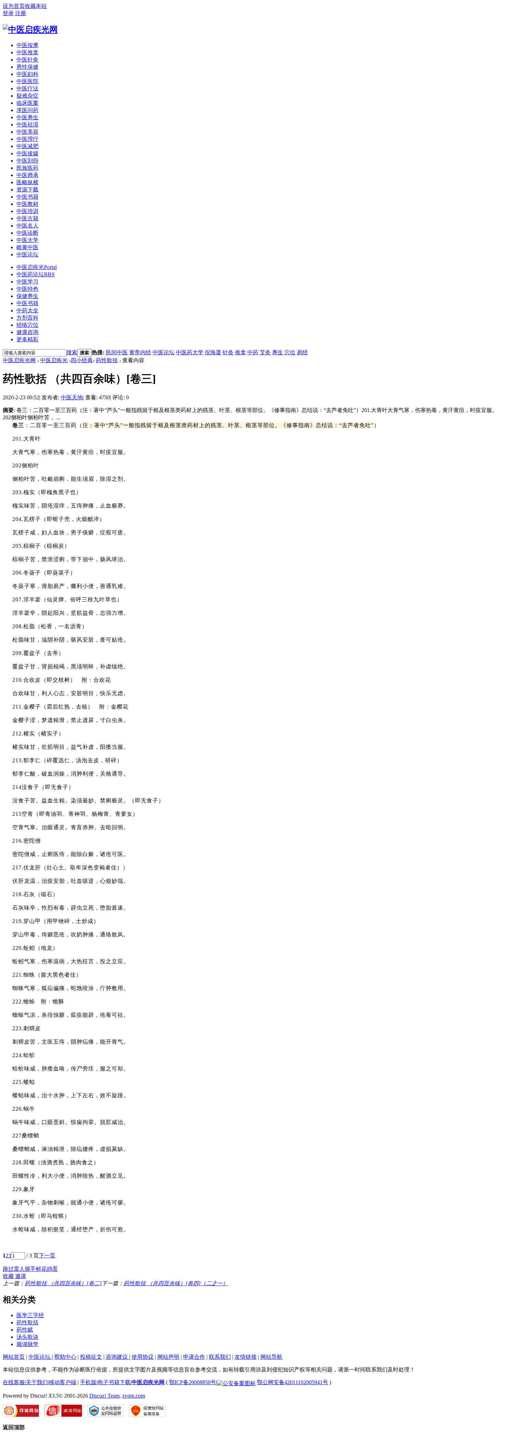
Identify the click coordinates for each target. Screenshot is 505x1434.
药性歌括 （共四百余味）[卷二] (63, 1283)
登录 (8, 13)
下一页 (47, 1255)
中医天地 (72, 397)
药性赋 (24, 1330)
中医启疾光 (36, 267)
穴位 (289, 352)
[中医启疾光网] (30, 29)
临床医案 (27, 103)
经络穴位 (27, 325)
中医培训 (27, 211)
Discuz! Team (104, 1396)
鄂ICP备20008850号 (192, 1382)
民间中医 (117, 352)
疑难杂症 (27, 96)
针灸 (228, 352)
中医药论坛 (35, 274)
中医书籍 (27, 197)
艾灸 (265, 352)
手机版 (88, 1382)
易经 (302, 352)
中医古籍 (27, 218)
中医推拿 (27, 52)
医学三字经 (30, 1315)
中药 (252, 352)
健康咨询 (27, 332)
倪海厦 (213, 352)
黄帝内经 (140, 352)
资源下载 (27, 189)
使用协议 (143, 1357)
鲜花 (41, 1269)
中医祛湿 (27, 124)
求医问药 (27, 110)
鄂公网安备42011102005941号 (292, 1382)
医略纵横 (27, 182)
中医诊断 (27, 233)
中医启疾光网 (19, 360)
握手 (30, 1269)
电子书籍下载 (114, 1382)
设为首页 (14, 6)
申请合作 (194, 1357)
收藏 (8, 1276)
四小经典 (82, 360)
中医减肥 (27, 146)
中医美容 (27, 132)
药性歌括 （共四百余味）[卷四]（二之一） (176, 1283)
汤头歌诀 (27, 1337)
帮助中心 (65, 1357)
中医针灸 (27, 60)
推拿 (240, 352)
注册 (20, 13)
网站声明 (168, 1357)
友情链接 (246, 1357)
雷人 (19, 1269)
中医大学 (27, 240)
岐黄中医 (27, 247)
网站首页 (14, 1357)
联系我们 (220, 1357)
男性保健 (27, 67)
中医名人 (27, 226)
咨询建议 (117, 1357)
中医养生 (27, 117)
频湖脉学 (27, 1344)
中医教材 (27, 204)
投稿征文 (91, 1357)
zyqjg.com (133, 1396)
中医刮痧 (27, 161)
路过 (8, 1269)
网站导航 (271, 1357)
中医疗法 (27, 88)
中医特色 (27, 289)
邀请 (20, 1276)
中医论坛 (27, 254)
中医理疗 (27, 139)
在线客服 (14, 1382)
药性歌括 (107, 360)
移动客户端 (62, 1382)
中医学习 (27, 282)
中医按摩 (27, 45)
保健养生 (27, 296)
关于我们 (37, 1382)
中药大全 (27, 310)
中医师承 (27, 175)
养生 (277, 352)
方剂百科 (27, 318)
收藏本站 (36, 6)
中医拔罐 (27, 153)
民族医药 (27, 168)
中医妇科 (27, 74)
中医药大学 (189, 352)
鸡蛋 (52, 1269)
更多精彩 (27, 339)
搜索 (71, 352)
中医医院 (27, 81)
